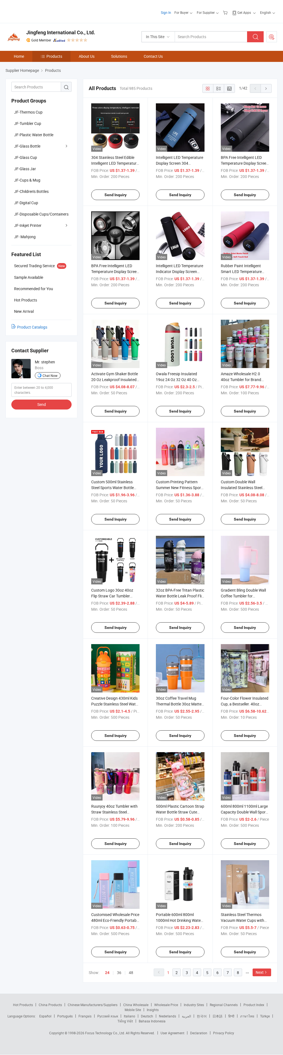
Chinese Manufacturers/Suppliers (92, 1004)
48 (131, 972)
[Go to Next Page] (266, 88)
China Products (50, 1004)
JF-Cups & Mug (27, 180)
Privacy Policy (223, 1033)
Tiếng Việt (125, 1021)
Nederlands (167, 1016)
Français (84, 1016)
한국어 (202, 1016)
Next (260, 972)
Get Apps (244, 12)
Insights (153, 1009)
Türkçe (265, 1016)
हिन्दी (231, 1016)
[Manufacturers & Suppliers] (41, 10)
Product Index (253, 1004)
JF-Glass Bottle (27, 146)
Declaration (198, 1033)
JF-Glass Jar (25, 168)
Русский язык (107, 1016)
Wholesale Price (166, 1004)
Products (54, 56)
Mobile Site (133, 1009)
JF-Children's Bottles (31, 191)
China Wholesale (135, 1004)
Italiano (129, 1016)
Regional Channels (224, 1004)
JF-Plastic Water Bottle (33, 134)
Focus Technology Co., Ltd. (105, 1033)
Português (65, 1016)
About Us (87, 56)
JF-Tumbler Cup (27, 123)
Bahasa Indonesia (152, 1021)
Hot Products (23, 1004)
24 (107, 972)
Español (45, 1016)
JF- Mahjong (25, 236)
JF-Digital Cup (26, 202)
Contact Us (153, 56)
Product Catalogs (32, 327)
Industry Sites (194, 1004)
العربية (186, 1016)
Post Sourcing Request (271, 36)
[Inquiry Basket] (226, 12)
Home (19, 56)
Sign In (166, 12)
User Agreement (172, 1033)
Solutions (119, 56)
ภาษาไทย (247, 1016)
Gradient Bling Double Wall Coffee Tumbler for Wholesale (243, 595)
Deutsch (147, 1016)
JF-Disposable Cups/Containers (41, 214)
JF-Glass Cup (25, 157)
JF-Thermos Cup (28, 112)
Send (41, 404)
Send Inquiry (115, 195)
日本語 (217, 1016)
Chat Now (50, 375)
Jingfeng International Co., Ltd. (60, 32)
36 (119, 972)
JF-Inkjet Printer (27, 225)
